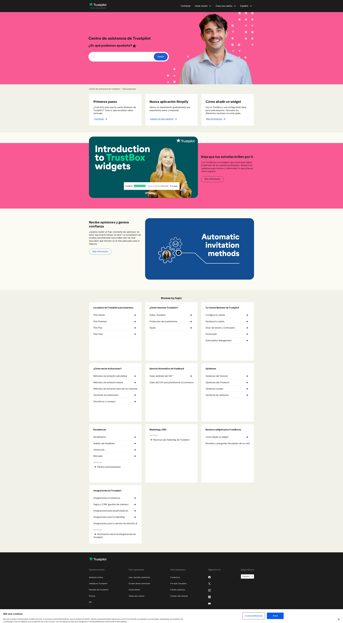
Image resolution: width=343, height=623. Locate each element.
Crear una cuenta (136, 596)
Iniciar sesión (134, 590)
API (90, 602)
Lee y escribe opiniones (139, 577)
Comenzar (99, 119)
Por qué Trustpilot (178, 583)
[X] (209, 584)
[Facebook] (209, 577)
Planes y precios (177, 590)
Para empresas (129, 89)
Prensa (92, 596)
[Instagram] (209, 590)
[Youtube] (209, 603)
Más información (214, 119)
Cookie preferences (253, 616)
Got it (275, 616)
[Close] (339, 619)
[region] (171, 616)
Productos (175, 577)
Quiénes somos (96, 577)
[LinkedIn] (209, 597)
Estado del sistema (179, 596)
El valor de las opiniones (139, 583)
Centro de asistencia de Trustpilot (104, 89)
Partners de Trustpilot (98, 590)
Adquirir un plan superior (162, 119)
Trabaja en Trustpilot (98, 583)
